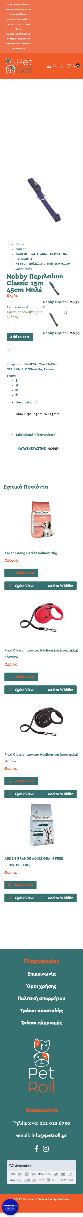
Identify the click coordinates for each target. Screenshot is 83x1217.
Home (19, 244)
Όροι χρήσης (41, 986)
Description (25, 402)
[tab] (45, 449)
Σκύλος (20, 249)
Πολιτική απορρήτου (41, 998)
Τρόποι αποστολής (41, 1010)
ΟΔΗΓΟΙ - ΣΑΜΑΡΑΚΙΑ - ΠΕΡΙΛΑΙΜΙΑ (41, 254)
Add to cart (19, 337)
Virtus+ (63, 1199)
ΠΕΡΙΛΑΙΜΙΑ (23, 258)
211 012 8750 (55, 1123)
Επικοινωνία (41, 974)
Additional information (34, 434)
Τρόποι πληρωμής (41, 1022)
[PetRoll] (17, 72)
